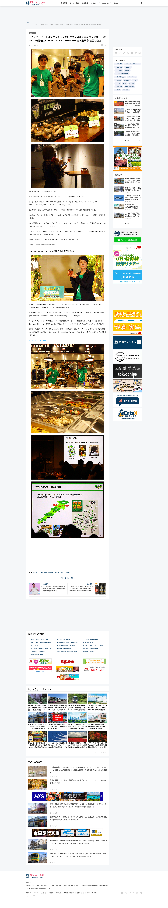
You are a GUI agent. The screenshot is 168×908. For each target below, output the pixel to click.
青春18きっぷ (132, 77)
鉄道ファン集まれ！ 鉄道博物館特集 (41, 642)
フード (118, 83)
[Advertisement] (84, 13)
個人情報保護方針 (68, 893)
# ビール (68, 572)
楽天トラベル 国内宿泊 (64, 639)
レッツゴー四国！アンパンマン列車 (93, 645)
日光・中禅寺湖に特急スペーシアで (67, 651)
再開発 (127, 70)
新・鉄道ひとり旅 (121, 77)
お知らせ (43, 893)
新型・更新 (119, 86)
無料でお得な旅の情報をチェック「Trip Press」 (96, 885)
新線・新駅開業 (130, 86)
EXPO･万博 (119, 63)
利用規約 (51, 893)
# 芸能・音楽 (43, 572)
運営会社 (58, 893)
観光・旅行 (119, 67)
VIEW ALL (128, 140)
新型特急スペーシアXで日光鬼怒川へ (67, 642)
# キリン (35, 572)
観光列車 (128, 67)
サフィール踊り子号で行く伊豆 (39, 639)
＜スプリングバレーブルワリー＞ (40, 340)
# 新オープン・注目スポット (56, 572)
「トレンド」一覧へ (67, 578)
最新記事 (64, 3)
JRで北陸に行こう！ (36, 645)
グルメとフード (119, 3)
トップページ (29, 22)
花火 (125, 83)
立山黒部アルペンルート (38, 654)
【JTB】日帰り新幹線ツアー (91, 639)
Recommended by (99, 752)
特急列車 (127, 80)
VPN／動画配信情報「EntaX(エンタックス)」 (39, 888)
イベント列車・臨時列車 (122, 73)
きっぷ (132, 83)
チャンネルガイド (104, 3)
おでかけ (126, 89)
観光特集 (85, 3)
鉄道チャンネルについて (32, 893)
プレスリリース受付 (92, 893)
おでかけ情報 (74, 3)
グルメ (135, 80)
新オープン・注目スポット (132, 63)
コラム (93, 3)
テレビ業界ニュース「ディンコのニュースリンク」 (65, 885)
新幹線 (118, 89)
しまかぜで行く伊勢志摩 (38, 651)
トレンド (32, 33)
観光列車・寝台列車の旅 (64, 648)
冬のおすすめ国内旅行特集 (90, 648)
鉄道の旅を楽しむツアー (90, 642)
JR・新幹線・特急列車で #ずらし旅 (41, 648)
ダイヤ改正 (119, 70)
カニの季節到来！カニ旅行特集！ (66, 645)
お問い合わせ (80, 893)
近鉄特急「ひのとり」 (89, 651)
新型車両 (119, 80)
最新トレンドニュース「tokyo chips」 (37, 885)
